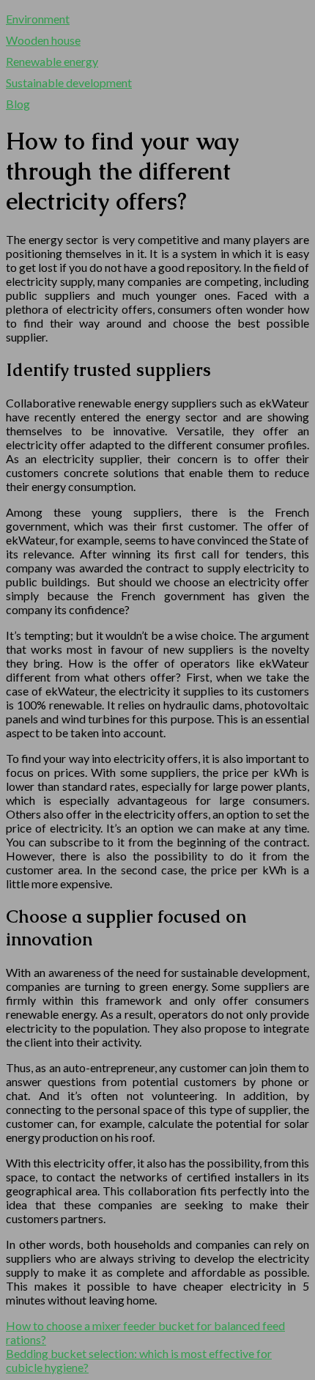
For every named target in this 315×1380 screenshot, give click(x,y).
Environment (38, 19)
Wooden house (43, 40)
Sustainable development (69, 82)
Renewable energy (52, 61)
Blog (18, 104)
